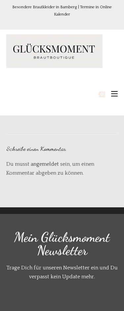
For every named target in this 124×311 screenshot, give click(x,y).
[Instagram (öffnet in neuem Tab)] (67, 21)
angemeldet (45, 164)
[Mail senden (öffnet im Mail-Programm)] (76, 21)
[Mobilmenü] (112, 94)
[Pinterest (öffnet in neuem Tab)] (58, 21)
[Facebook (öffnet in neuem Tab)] (49, 21)
